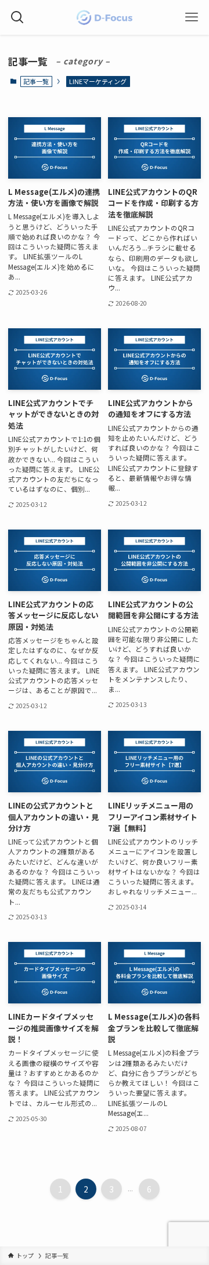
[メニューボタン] (191, 17)
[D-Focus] (104, 17)
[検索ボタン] (17, 17)
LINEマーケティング (98, 81)
